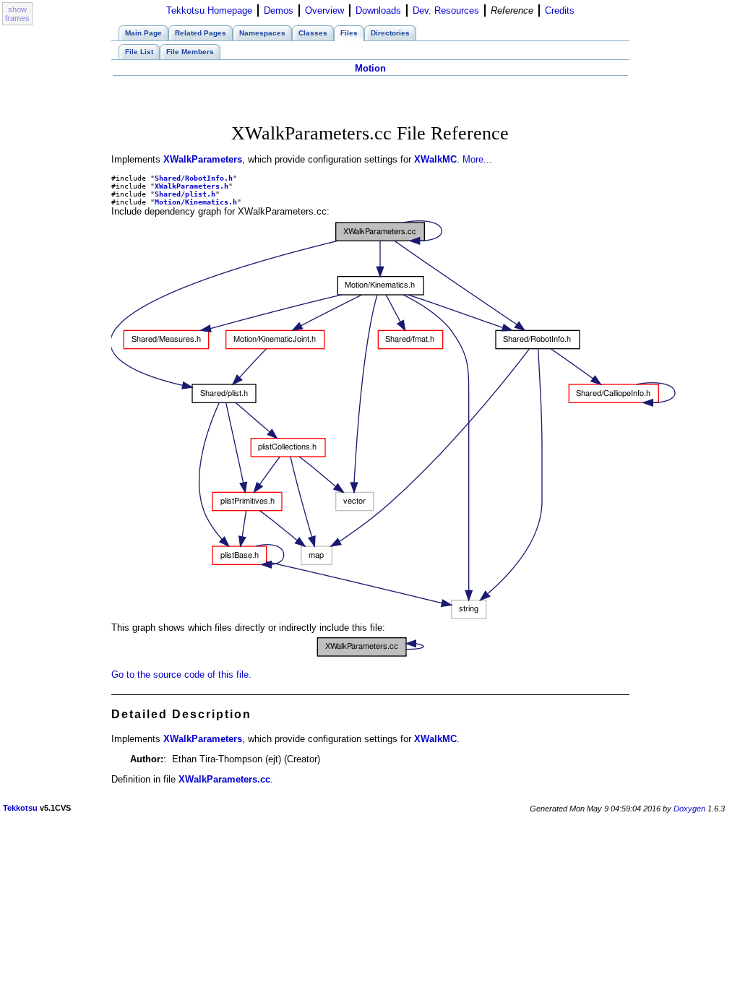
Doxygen (689, 808)
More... (477, 159)
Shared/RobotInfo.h (194, 178)
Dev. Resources (446, 10)
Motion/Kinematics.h (196, 202)
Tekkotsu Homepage (209, 10)
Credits (560, 10)
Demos (278, 10)
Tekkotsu (20, 807)
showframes (17, 13)
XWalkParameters (202, 159)
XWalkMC (435, 159)
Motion (370, 68)
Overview (324, 10)
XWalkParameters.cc (224, 779)
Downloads (378, 10)
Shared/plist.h (185, 194)
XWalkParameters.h (191, 186)
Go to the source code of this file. (181, 674)
